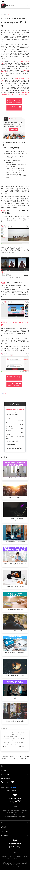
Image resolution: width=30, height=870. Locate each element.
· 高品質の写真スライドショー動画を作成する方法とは (14, 742)
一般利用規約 (24, 810)
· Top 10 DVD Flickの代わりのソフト (10, 740)
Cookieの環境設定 (17, 856)
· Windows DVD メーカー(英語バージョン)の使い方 (13, 738)
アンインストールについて (15, 814)
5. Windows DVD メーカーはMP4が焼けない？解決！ (15, 429)
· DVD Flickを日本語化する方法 (9, 744)
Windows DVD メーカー (13, 15)
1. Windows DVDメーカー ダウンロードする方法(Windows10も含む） (15, 413)
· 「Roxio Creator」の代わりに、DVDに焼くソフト (13, 732)
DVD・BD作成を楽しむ (12, 444)
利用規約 (4, 856)
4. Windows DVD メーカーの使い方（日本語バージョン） (15, 425)
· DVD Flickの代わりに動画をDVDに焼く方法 (11, 734)
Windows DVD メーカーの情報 (14, 409)
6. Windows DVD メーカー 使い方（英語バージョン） (15, 433)
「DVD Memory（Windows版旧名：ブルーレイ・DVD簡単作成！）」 (15, 93)
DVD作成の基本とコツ (5, 758)
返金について (20, 812)
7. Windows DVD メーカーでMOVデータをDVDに (15, 437)
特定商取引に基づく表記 (12, 812)
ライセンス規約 (25, 856)
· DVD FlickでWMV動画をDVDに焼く (9, 736)
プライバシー (10, 810)
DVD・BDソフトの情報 (12, 441)
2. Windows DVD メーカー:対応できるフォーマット (15, 417)
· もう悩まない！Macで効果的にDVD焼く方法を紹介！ (13, 746)
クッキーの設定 (17, 810)
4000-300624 (13, 787)
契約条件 (5, 810)
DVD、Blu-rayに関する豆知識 (13, 448)
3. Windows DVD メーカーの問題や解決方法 (15, 421)
